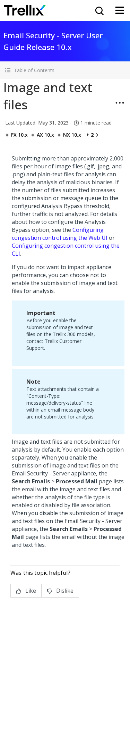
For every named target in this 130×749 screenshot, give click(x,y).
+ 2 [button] (90, 134)
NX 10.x (72, 134)
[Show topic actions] (120, 103)
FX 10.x (19, 134)
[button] (65, 70)
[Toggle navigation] (120, 10)
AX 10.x (45, 134)
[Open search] (99, 10)
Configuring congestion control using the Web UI (59, 234)
